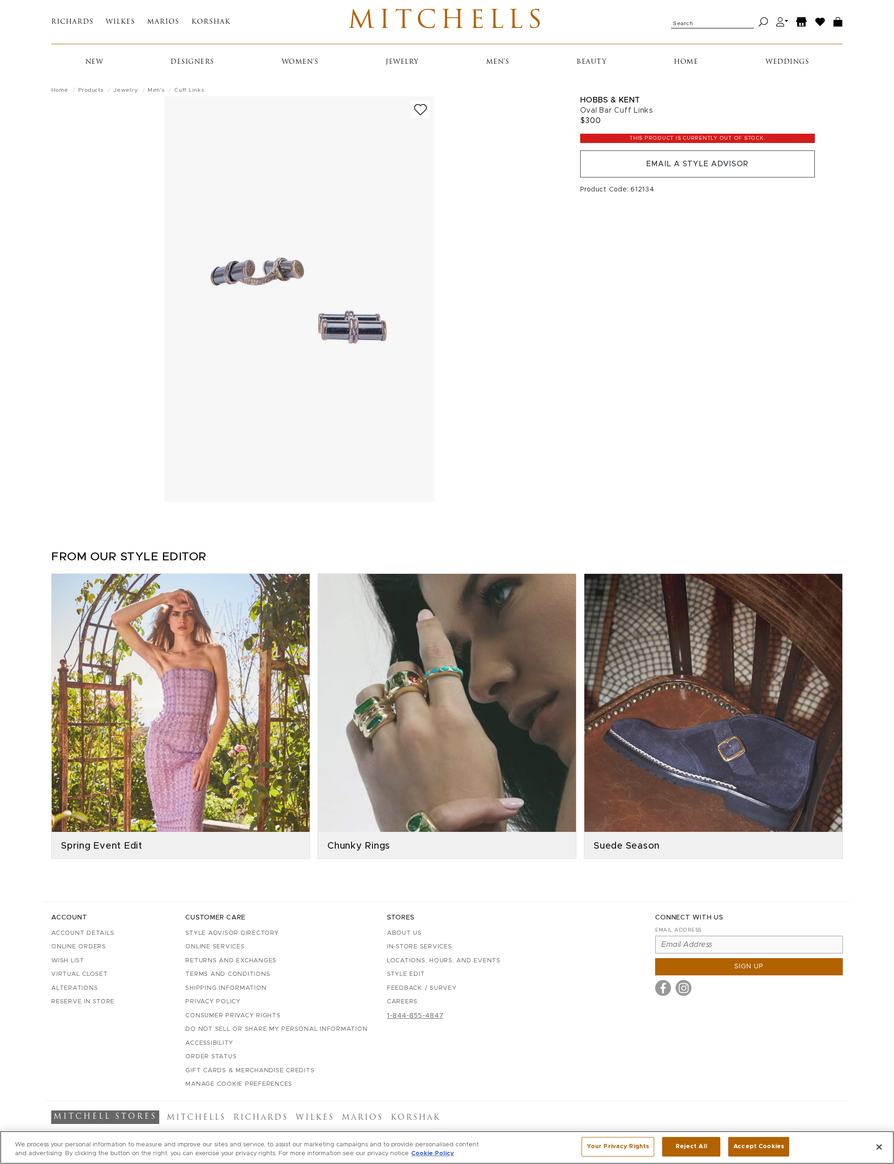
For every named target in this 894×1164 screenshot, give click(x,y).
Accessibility (209, 1043)
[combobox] (712, 22)
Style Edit (406, 974)
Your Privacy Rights (618, 1147)
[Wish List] (820, 22)
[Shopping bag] (838, 22)
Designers (192, 62)
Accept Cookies (758, 1147)
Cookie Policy (432, 1154)
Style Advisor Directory (231, 933)
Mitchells (447, 21)
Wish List (67, 961)
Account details (82, 933)
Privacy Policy (213, 1002)
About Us (404, 933)
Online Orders (78, 947)
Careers (402, 1002)
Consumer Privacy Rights (232, 1016)
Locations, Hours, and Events (444, 961)
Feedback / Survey (422, 988)
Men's (497, 62)
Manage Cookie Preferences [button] (238, 1084)
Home (686, 62)
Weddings (787, 62)
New (94, 62)
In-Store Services (419, 947)
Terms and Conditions (227, 974)
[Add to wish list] (420, 109)
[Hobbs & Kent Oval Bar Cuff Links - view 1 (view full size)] (299, 299)
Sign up (749, 966)
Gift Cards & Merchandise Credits (249, 1071)
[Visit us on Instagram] (683, 988)
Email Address (678, 930)
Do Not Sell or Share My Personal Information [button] (276, 1029)
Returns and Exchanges (231, 961)
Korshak (210, 22)
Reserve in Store (83, 1002)
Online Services (214, 947)
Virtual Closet (79, 974)
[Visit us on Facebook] (663, 988)
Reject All (691, 1147)
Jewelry (402, 62)
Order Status (211, 1057)
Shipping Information (225, 988)
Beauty (591, 62)
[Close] (879, 1147)
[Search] (763, 22)
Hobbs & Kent (610, 100)
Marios (163, 22)
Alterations (74, 988)
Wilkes (120, 22)
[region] (447, 1147)
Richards (72, 22)
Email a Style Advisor (697, 164)
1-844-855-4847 (415, 1016)
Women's (300, 62)
